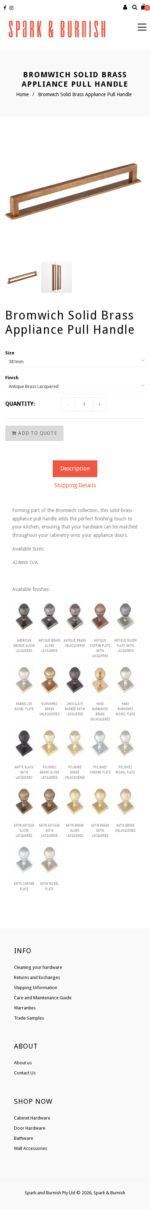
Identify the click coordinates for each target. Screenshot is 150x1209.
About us (23, 1062)
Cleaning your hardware (38, 967)
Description (75, 468)
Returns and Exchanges (37, 977)
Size (9, 352)
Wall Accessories (30, 1148)
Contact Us (25, 1072)
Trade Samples (29, 1018)
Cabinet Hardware (32, 1118)
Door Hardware (29, 1128)
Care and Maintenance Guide (43, 997)
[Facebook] (5, 8)
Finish (11, 377)
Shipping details (75, 485)
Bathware (23, 1138)
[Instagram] (12, 8)
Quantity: (20, 404)
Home (22, 94)
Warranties (25, 1007)
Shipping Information (35, 987)
